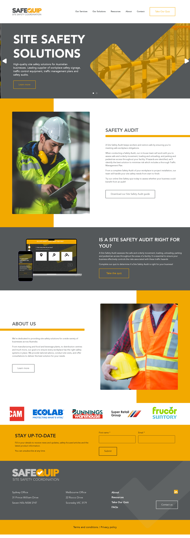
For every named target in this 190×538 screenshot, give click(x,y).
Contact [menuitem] (141, 11)
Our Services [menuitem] (81, 11)
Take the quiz (114, 273)
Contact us (167, 505)
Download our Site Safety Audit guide (130, 194)
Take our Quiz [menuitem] (120, 502)
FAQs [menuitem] (115, 507)
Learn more (23, 84)
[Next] (186, 60)
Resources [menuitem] (115, 11)
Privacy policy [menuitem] (109, 527)
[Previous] (3, 60)
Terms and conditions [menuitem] (85, 527)
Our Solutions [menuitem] (99, 11)
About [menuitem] (129, 11)
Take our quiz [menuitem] (162, 11)
